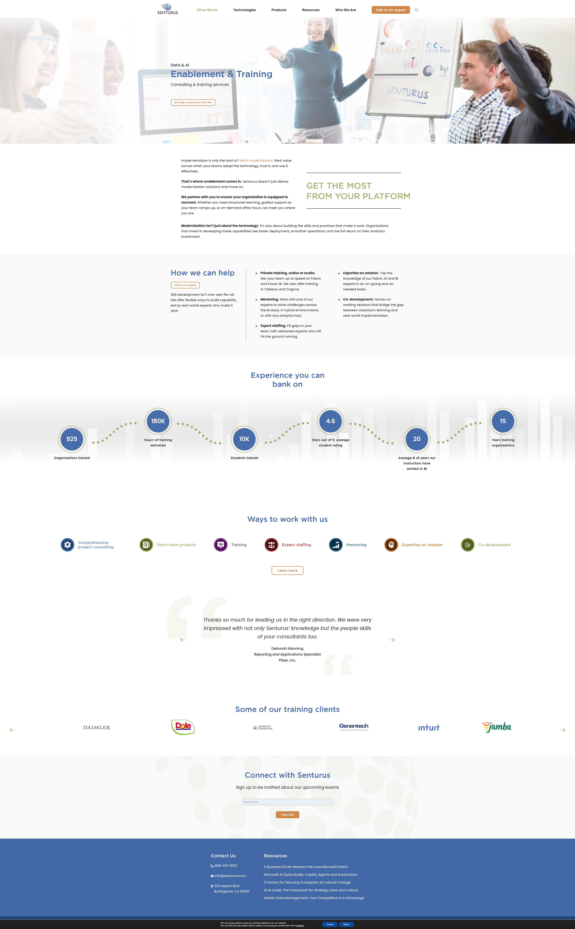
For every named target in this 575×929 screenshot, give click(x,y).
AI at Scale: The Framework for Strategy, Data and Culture (311, 890)
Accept (330, 924)
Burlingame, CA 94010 (231, 891)
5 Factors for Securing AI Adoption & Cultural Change (307, 882)
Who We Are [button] (345, 10)
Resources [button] (311, 10)
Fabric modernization (255, 160)
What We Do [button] (207, 10)
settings (300, 925)
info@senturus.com (230, 876)
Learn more (287, 570)
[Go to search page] (416, 10)
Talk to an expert (391, 10)
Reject (346, 924)
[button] (182, 640)
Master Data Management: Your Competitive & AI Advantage (314, 898)
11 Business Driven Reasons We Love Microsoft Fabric (306, 867)
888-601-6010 (226, 865)
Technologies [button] (244, 10)
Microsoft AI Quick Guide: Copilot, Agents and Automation (310, 874)
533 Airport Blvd (226, 886)
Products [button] (278, 10)
